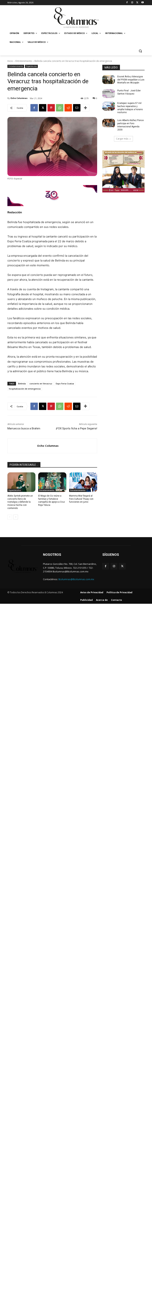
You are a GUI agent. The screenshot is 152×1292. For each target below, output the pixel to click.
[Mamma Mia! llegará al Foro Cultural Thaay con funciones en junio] (83, 482)
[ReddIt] (68, 107)
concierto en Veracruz (40, 383)
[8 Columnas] (76, 18)
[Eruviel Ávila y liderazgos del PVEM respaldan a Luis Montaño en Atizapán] (108, 79)
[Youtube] (142, 3)
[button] (140, 51)
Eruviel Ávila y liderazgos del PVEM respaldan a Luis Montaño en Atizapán (130, 79)
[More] (85, 107)
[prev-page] (9, 517)
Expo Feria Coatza (65, 383)
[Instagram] (132, 3)
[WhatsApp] (59, 107)
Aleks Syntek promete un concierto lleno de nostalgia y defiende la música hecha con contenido (20, 502)
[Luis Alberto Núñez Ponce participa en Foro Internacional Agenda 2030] (108, 123)
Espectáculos (31, 66)
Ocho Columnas (18, 98)
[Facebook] (127, 3)
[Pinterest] (51, 107)
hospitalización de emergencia (25, 388)
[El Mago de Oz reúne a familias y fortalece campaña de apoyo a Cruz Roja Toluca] (52, 482)
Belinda (22, 383)
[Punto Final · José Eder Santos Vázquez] (108, 93)
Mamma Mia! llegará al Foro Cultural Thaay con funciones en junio (81, 499)
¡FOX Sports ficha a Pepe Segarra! (76, 428)
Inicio (10, 61)
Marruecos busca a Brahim (23, 428)
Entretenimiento (23, 61)
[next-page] (15, 517)
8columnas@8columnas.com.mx (76, 579)
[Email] (76, 107)
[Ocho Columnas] (22, 445)
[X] (137, 3)
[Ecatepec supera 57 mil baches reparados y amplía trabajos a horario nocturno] (108, 106)
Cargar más (122, 138)
